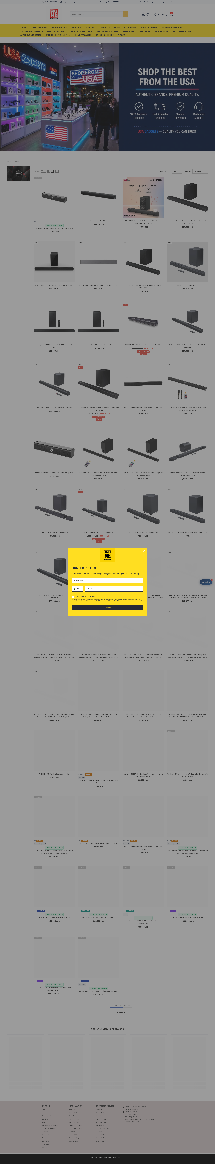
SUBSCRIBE (107, 607)
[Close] (144, 550)
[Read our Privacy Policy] (142, 600)
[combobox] (77, 589)
